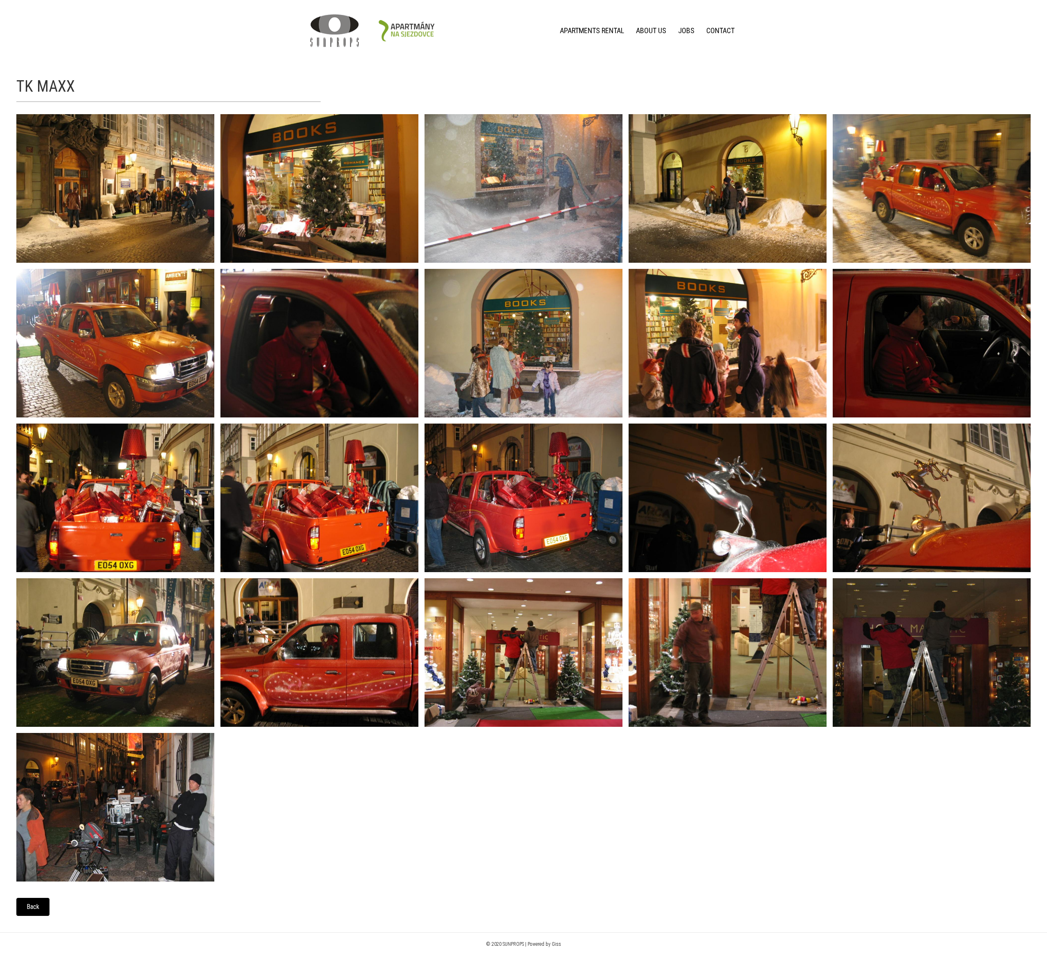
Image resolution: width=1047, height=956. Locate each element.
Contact (720, 30)
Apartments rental (592, 30)
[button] (32, 907)
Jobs (686, 30)
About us (651, 30)
